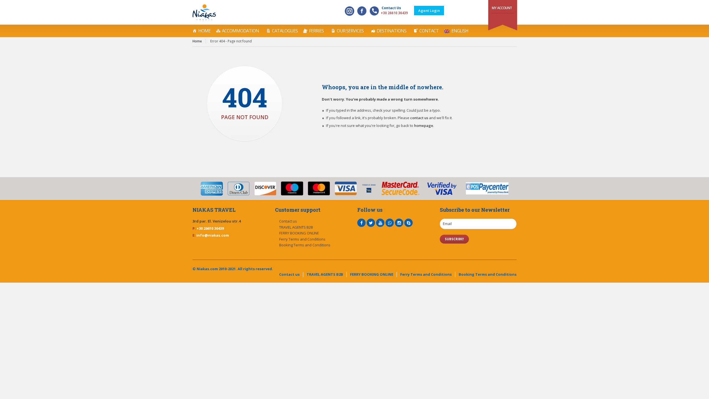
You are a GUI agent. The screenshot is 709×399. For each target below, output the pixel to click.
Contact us (288, 221)
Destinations (391, 31)
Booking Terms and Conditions (304, 244)
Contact (429, 31)
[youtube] (380, 223)
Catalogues (285, 31)
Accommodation (240, 31)
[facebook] (361, 223)
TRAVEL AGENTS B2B (296, 227)
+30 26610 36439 (394, 13)
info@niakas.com (212, 235)
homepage (423, 125)
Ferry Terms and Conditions (302, 239)
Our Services (350, 31)
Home (204, 31)
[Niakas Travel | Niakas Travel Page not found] (204, 12)
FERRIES (316, 31)
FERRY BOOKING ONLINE (299, 233)
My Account (502, 8)
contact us (419, 117)
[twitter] (371, 223)
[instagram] (399, 223)
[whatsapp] (390, 223)
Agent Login (429, 10)
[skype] (408, 223)
